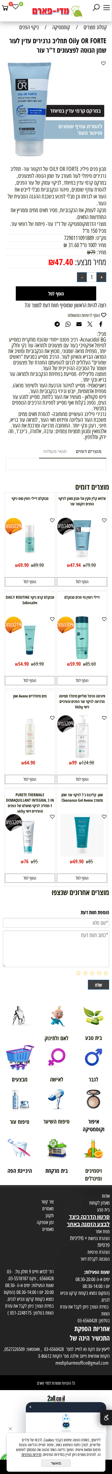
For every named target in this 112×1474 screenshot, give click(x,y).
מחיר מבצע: (89, 262)
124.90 (88, 763)
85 (90, 861)
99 (74, 762)
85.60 (91, 664)
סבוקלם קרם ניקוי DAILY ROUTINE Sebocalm (30, 599)
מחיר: (100, 252)
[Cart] (5, 8)
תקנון (50, 1215)
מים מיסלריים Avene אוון (30, 696)
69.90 (23, 564)
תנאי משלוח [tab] (55, 451)
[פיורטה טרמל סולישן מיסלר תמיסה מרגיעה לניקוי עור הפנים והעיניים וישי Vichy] (82, 755)
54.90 (23, 663)
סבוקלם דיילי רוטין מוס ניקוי (30, 498)
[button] (82, 581)
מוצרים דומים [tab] (88, 451)
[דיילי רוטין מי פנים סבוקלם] (82, 657)
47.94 (75, 564)
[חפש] (96, 8)
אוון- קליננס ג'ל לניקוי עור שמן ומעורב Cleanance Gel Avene (82, 797)
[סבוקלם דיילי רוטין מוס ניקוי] (29, 558)
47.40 (64, 262)
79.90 (91, 565)
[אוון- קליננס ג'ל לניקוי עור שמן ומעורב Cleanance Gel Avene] (82, 854)
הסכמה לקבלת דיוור (95, 1259)
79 (93, 252)
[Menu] (106, 8)
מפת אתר (103, 1231)
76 (26, 861)
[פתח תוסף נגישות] (106, 1417)
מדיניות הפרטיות (31, 1454)
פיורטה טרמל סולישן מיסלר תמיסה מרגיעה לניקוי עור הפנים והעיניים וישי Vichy (82, 701)
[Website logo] (56, 11)
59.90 (75, 663)
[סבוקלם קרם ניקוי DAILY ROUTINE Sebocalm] (29, 657)
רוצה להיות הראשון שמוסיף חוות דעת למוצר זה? (65, 305)
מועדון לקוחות (99, 1203)
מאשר (56, 1463)
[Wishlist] (15, 8)
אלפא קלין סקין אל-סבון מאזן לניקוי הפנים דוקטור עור (82, 501)
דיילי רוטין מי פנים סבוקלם (82, 597)
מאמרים (48, 1208)
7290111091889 (79, 237)
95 (35, 861)
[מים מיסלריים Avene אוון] (29, 755)
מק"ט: (100, 237)
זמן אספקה (45, 1222)
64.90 (29, 762)
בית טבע (103, 1210)
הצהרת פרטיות (99, 1252)
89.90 (39, 565)
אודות (106, 1196)
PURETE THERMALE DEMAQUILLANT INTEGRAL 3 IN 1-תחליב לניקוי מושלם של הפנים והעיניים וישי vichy (30, 803)
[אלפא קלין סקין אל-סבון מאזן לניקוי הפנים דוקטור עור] (82, 558)
